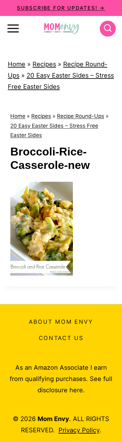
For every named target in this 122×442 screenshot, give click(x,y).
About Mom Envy (61, 321)
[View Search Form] (108, 29)
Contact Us (61, 338)
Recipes (44, 64)
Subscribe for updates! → (61, 8)
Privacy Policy (78, 430)
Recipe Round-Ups (80, 116)
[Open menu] (13, 28)
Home (16, 64)
